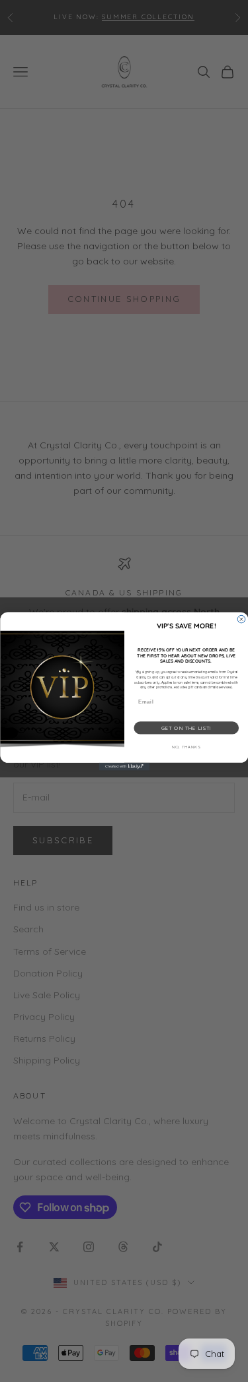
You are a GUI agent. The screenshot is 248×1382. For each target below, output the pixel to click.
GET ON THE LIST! (186, 728)
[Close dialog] (241, 619)
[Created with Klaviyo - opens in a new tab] (124, 766)
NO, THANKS (186, 746)
